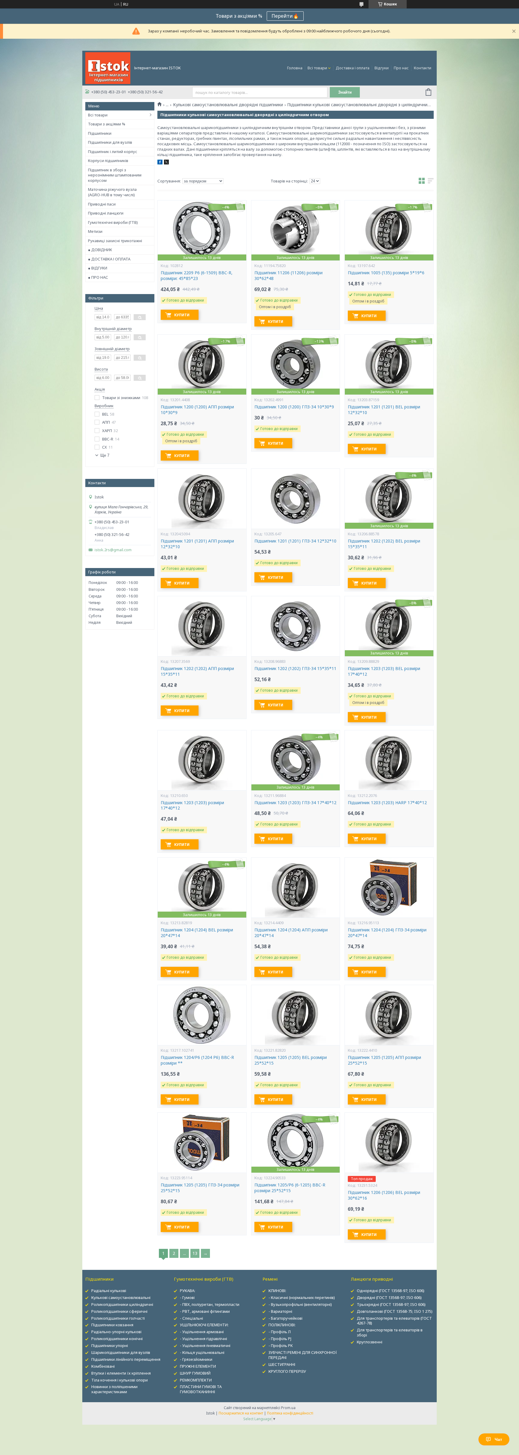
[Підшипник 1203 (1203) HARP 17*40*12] (389, 760)
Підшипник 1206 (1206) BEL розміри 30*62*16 (384, 1195)
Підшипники (99, 133)
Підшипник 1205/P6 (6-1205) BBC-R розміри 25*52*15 (289, 1187)
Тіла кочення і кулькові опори (119, 1380)
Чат (498, 1439)
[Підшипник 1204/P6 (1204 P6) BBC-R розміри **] (202, 1015)
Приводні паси (102, 204)
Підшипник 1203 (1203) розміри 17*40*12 (192, 805)
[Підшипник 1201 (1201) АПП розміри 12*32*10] (202, 499)
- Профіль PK (281, 1345)
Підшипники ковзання (112, 1324)
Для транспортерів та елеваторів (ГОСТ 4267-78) (394, 1320)
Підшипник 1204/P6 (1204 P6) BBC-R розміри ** (197, 1060)
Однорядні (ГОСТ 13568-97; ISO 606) (390, 1290)
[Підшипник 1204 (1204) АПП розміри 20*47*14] (295, 888)
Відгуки (382, 68)
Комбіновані (103, 1366)
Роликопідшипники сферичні (119, 1311)
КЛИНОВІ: (277, 1290)
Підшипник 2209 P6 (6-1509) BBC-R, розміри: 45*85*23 (196, 275)
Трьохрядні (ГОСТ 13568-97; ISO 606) (391, 1304)
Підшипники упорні (109, 1345)
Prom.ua (288, 1407)
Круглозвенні (369, 1342)
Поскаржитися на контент (241, 1413)
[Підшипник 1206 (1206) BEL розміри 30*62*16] (389, 1143)
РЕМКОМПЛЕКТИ (196, 1380)
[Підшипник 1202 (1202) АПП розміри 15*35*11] (202, 626)
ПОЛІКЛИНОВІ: (282, 1324)
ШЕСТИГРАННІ (282, 1364)
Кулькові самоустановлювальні (120, 1297)
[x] (166, 163)
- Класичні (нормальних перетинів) (302, 1297)
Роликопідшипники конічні (117, 1338)
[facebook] (159, 163)
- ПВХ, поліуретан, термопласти (209, 1304)
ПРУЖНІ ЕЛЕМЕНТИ (198, 1366)
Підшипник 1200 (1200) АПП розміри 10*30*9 (197, 409)
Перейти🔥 (285, 16)
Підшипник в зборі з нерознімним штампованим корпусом (114, 175)
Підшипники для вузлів (110, 142)
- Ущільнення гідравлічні (203, 1338)
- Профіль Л (280, 1331)
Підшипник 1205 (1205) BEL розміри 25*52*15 (290, 1060)
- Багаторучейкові (285, 1318)
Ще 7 (104, 455)
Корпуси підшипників (108, 160)
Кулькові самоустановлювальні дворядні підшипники (228, 104)
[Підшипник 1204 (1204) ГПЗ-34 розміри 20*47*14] (389, 888)
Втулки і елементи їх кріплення (121, 1373)
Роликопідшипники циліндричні (122, 1304)
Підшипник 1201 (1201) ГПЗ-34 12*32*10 (295, 541)
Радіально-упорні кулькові (116, 1331)
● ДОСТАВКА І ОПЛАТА (109, 259)
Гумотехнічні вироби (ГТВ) (113, 222)
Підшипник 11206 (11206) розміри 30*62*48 (288, 275)
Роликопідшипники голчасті (118, 1318)
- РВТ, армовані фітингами (205, 1311)
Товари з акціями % (106, 124)
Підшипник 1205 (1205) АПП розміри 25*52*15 (384, 1060)
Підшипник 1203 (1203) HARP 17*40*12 (387, 802)
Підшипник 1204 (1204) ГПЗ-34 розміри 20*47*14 (387, 932)
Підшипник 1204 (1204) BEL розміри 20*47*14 (197, 932)
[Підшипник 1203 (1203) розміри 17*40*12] (202, 760)
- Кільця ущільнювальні (202, 1352)
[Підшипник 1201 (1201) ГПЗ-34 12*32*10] (295, 499)
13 (195, 1253)
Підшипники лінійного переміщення (125, 1359)
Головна (294, 68)
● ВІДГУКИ (97, 268)
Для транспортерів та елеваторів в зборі (390, 1332)
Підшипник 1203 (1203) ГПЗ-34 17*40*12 (295, 802)
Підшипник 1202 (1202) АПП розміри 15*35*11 (197, 671)
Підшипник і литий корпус (112, 151)
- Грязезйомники (196, 1359)
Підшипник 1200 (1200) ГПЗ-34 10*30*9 (294, 407)
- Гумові (187, 1297)
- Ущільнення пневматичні (205, 1345)
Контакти (422, 68)
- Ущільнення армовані (202, 1331)
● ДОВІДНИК (100, 249)
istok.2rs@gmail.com (113, 549)
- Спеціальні (191, 1318)
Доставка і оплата (352, 68)
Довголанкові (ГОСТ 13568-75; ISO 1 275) (394, 1311)
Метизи (95, 231)
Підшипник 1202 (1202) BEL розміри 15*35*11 (384, 543)
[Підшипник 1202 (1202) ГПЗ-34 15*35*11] (295, 626)
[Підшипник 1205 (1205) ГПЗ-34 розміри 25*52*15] (202, 1143)
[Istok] (107, 67)
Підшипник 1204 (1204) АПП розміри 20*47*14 (291, 932)
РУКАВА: (187, 1290)
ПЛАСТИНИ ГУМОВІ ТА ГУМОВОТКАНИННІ (201, 1389)
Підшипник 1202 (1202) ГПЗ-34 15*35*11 (295, 668)
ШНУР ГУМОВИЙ (195, 1373)
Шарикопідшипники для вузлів (120, 1352)
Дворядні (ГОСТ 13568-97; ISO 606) (389, 1297)
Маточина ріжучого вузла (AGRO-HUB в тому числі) (112, 192)
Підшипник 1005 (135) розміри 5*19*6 (386, 272)
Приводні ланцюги (105, 213)
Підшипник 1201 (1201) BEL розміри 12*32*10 (384, 409)
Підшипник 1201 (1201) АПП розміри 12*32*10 (197, 543)
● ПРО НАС (98, 277)
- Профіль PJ (280, 1338)
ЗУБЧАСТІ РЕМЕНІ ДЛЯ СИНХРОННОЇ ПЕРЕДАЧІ (303, 1355)
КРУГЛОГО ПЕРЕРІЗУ (287, 1371)
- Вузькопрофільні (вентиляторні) (300, 1304)
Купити (182, 314)
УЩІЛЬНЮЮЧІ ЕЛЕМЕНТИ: (204, 1324)
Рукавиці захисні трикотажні (115, 240)
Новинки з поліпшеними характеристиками (114, 1389)
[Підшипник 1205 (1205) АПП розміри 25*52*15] (389, 1015)
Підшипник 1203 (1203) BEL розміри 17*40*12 (384, 671)
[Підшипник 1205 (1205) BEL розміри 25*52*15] (295, 1015)
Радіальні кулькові (108, 1290)
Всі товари (317, 68)
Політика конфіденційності (290, 1413)
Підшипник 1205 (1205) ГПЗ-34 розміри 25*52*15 (200, 1187)
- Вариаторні (280, 1311)
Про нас (401, 68)
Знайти (345, 92)
